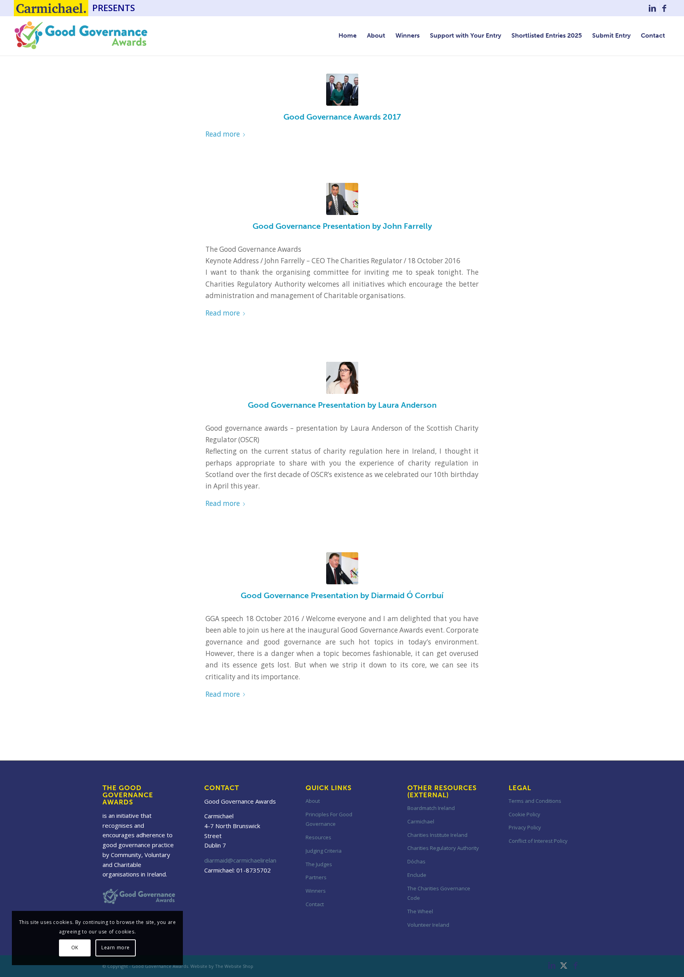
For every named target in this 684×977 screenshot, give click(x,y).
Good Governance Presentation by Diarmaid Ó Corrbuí (342, 595)
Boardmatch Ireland (431, 808)
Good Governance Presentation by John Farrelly (342, 226)
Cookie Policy (524, 814)
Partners (316, 877)
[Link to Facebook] (664, 8)
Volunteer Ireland (428, 924)
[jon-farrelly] (342, 199)
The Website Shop (234, 966)
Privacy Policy (525, 827)
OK (74, 947)
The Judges (319, 864)
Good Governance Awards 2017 (342, 117)
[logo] (81, 35)
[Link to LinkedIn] (652, 8)
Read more (222, 134)
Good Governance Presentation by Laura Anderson (342, 405)
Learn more (115, 947)
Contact (315, 904)
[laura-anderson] (342, 378)
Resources (318, 837)
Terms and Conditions (535, 800)
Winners (316, 890)
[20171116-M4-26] (342, 90)
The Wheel (420, 911)
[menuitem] (347, 35)
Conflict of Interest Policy (538, 840)
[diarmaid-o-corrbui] (342, 568)
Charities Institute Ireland (437, 834)
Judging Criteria (324, 850)
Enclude (416, 874)
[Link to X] (564, 965)
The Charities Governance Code (438, 893)
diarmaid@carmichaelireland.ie (245, 860)
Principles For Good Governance (329, 819)
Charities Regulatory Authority (443, 848)
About (313, 800)
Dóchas (416, 861)
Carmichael (420, 821)
